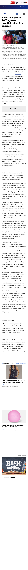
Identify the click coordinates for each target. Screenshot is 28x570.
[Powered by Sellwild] (24, 455)
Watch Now (23, 2)
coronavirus (18, 74)
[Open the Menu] (2, 2)
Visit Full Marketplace (21, 363)
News (4, 13)
